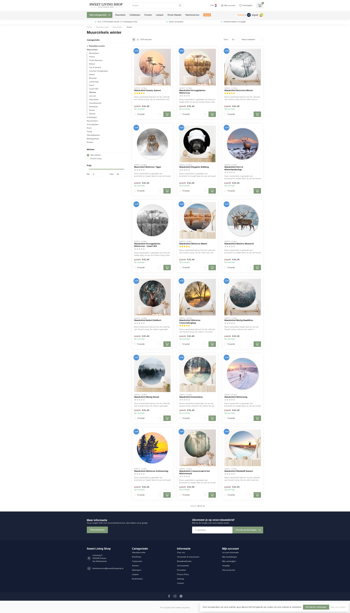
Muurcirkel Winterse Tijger (147, 167)
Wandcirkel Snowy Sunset (147, 90)
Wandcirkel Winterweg (235, 397)
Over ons (181, 552)
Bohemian (93, 106)
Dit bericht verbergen (316, 607)
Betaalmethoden (184, 561)
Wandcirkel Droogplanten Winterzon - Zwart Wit (147, 244)
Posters (90, 142)
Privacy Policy (183, 574)
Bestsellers (94, 53)
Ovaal (89, 131)
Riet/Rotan (136, 557)
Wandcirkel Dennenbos (191, 397)
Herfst (92, 57)
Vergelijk (141, 114)
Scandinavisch (95, 103)
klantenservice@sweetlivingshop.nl (108, 568)
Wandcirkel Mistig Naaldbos (238, 320)
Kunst (91, 85)
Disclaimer (181, 570)
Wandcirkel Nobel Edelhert (147, 320)
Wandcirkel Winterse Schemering (151, 471)
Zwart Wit (93, 89)
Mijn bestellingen (229, 557)
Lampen (160, 14)
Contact (180, 583)
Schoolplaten (92, 124)
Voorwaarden (183, 565)
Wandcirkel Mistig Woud (146, 397)
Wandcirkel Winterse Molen (193, 243)
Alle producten (228, 570)
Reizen (92, 110)
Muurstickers (92, 121)
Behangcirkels (93, 139)
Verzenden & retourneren (188, 557)
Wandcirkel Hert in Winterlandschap (233, 168)
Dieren (92, 74)
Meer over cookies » (338, 607)
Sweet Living (95, 159)
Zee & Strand (95, 67)
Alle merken (95, 155)
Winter (129, 27)
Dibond (92, 114)
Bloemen (93, 78)
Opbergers (136, 570)
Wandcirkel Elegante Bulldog (194, 167)
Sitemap (180, 579)
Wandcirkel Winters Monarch (239, 243)
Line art (92, 96)
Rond (89, 128)
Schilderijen (134, 14)
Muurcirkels (120, 14)
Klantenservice (192, 14)
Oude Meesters (96, 60)
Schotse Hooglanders (98, 71)
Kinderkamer (137, 579)
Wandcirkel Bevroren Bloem (238, 90)
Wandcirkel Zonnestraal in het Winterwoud (194, 472)
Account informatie (230, 552)
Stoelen (148, 14)
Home (89, 27)
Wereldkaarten (93, 135)
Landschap (94, 82)
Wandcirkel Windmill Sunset (238, 471)
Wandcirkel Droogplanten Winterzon (192, 91)
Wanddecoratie (102, 27)
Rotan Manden (174, 14)
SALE (207, 14)
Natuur (92, 64)
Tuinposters (137, 561)
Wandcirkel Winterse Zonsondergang (189, 321)
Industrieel (93, 99)
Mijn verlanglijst (229, 561)
